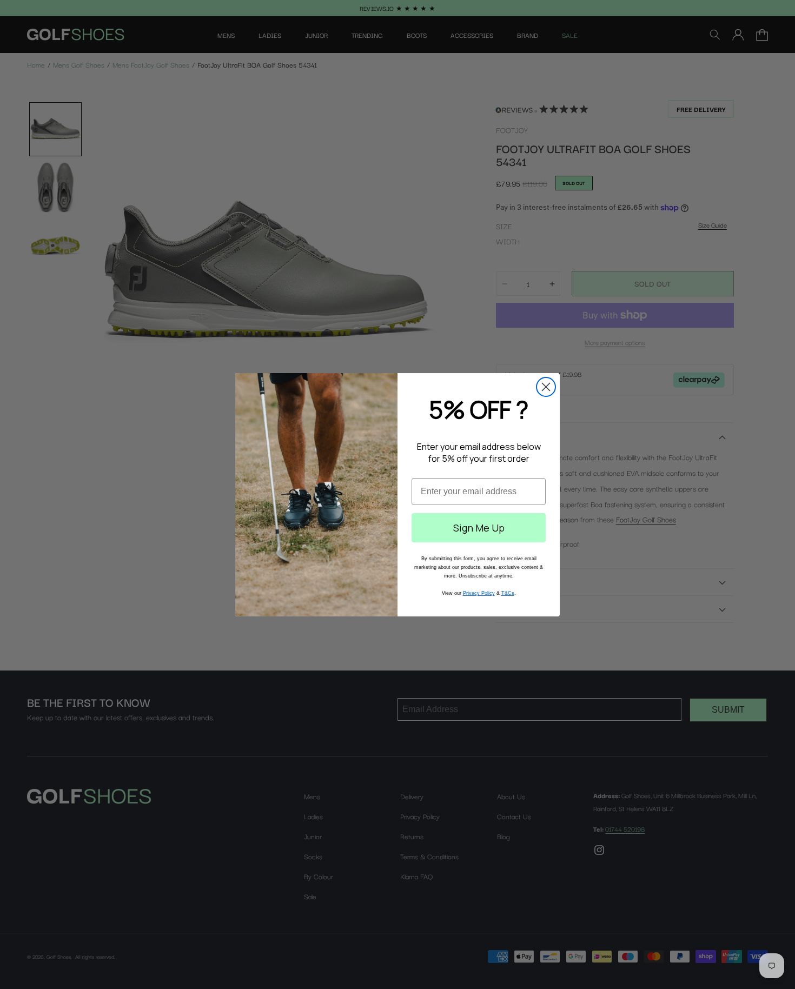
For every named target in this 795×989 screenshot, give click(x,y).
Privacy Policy (479, 593)
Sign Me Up (479, 527)
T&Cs (507, 593)
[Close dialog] (545, 386)
